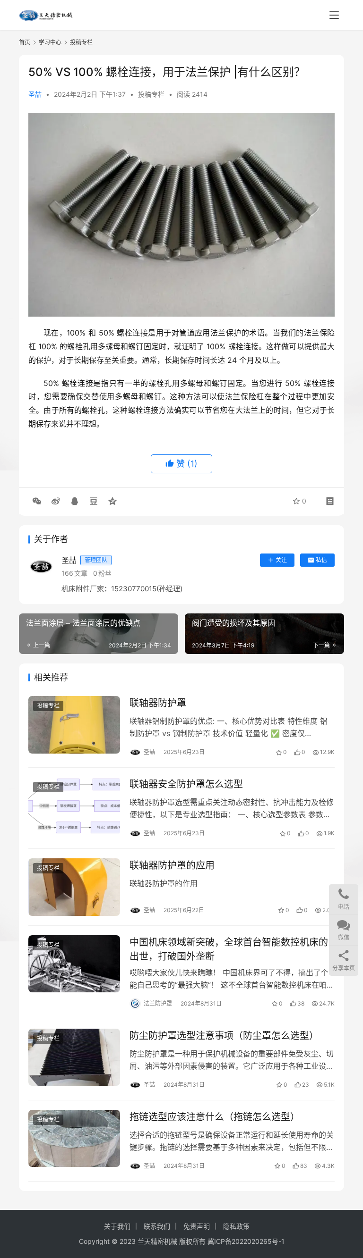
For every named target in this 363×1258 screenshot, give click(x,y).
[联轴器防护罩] (74, 724)
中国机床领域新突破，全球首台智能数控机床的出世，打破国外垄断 (229, 949)
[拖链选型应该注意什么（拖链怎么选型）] (74, 1138)
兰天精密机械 (157, 1241)
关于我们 (117, 1226)
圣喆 (35, 94)
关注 (281, 559)
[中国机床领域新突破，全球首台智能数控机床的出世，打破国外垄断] (74, 963)
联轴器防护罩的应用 (172, 865)
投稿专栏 (151, 94)
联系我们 (157, 1226)
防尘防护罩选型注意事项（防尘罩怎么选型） (224, 1035)
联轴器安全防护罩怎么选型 (186, 784)
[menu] (334, 15)
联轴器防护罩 (158, 703)
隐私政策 (236, 1226)
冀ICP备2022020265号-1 (246, 1241)
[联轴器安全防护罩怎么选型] (74, 805)
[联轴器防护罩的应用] (74, 886)
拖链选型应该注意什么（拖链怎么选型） (215, 1117)
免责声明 (196, 1226)
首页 (24, 42)
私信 (321, 559)
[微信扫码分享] (36, 501)
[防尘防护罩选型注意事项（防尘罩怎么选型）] (74, 1057)
